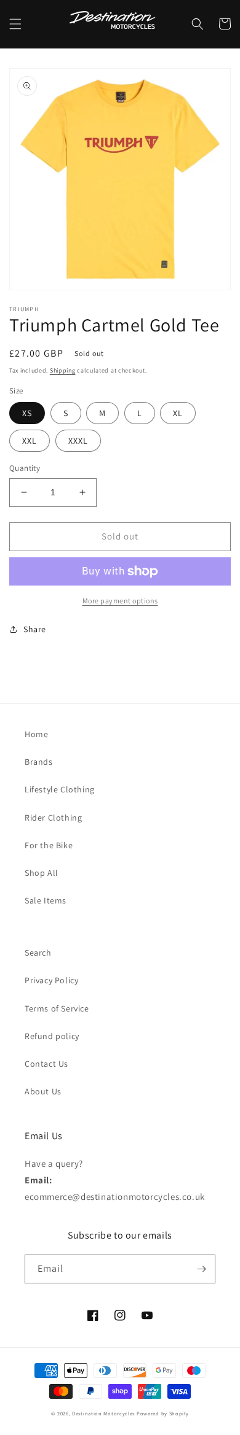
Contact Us (46, 1063)
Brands (39, 761)
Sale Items (45, 900)
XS (27, 413)
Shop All (41, 872)
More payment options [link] (120, 600)
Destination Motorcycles (103, 1413)
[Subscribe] (201, 1269)
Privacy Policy (51, 980)
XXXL (78, 440)
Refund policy (52, 1036)
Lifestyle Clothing (60, 789)
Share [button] (34, 629)
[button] (15, 23)
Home (36, 734)
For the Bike (49, 845)
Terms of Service (57, 1008)
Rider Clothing (53, 817)
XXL (29, 440)
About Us (43, 1091)
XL (178, 413)
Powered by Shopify (163, 1413)
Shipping (63, 370)
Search (38, 952)
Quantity (24, 468)
